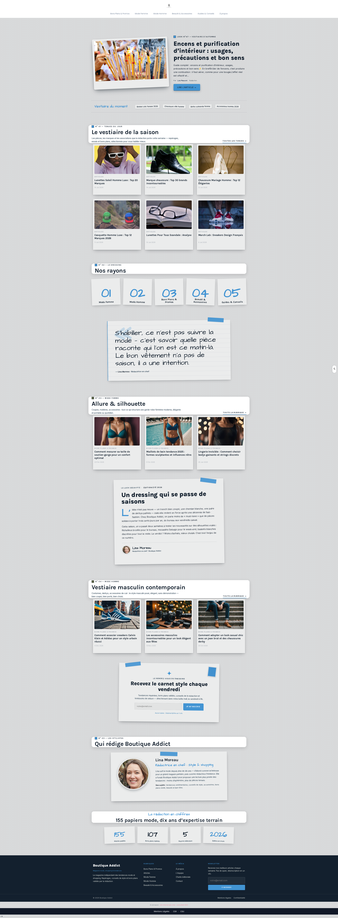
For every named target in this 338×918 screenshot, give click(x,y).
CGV (175, 911)
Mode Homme (160, 13)
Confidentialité (239, 898)
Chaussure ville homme (174, 106)
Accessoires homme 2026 (228, 106)
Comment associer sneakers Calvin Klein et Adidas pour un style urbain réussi (115, 638)
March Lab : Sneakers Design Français (220, 235)
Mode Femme (141, 13)
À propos (224, 13)
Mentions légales (224, 898)
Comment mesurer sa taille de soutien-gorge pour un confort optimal (112, 455)
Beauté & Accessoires (182, 13)
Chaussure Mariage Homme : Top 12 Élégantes (219, 182)
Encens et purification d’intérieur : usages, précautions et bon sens (209, 50)
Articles (147, 873)
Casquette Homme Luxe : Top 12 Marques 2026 (113, 237)
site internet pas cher (167, 905)
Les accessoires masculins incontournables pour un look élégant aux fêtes (168, 638)
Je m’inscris (193, 706)
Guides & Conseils (206, 13)
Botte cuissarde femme (200, 106)
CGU (182, 911)
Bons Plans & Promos (120, 13)
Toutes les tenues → (234, 141)
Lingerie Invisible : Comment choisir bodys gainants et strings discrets (219, 453)
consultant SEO (182, 905)
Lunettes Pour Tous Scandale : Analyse (168, 235)
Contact (179, 881)
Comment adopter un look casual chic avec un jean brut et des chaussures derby (220, 638)
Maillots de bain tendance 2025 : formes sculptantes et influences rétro (168, 453)
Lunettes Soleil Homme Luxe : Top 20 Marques (116, 182)
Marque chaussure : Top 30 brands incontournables (166, 182)
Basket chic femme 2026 (147, 106)
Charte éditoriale (183, 877)
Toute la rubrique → (234, 412)
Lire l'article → (186, 87)
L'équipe (180, 873)
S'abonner (227, 887)
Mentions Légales (161, 911)
